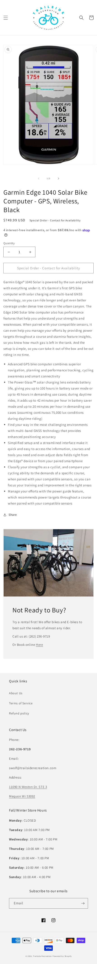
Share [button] (13, 515)
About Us (16, 693)
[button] (6, 18)
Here (39, 644)
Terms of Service (21, 703)
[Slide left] (39, 178)
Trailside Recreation (42, 956)
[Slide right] (58, 178)
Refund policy (19, 713)
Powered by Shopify (62, 956)
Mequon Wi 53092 (22, 796)
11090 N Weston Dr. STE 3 (28, 787)
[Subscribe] (83, 903)
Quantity (9, 243)
